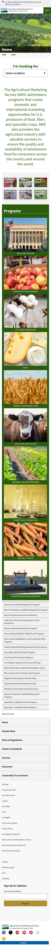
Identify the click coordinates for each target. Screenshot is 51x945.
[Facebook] (4, 932)
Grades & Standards (12, 748)
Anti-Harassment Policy (11, 851)
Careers (5, 801)
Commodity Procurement (15, 775)
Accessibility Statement (11, 834)
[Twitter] (10, 932)
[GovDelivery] (24, 932)
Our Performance (8, 795)
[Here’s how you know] (25, 3)
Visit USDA (6, 806)
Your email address (12, 891)
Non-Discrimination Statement (14, 845)
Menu (47, 10)
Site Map (5, 784)
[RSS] (4, 939)
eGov (4, 873)
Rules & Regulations (12, 739)
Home (5, 722)
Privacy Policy (7, 828)
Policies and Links (9, 790)
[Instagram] (31, 932)
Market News (8, 731)
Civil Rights (6, 817)
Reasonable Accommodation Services (16, 839)
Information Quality (9, 823)
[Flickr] (38, 932)
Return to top (8, 713)
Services (6, 757)
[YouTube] (17, 932)
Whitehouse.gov (8, 867)
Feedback (5, 878)
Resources (7, 766)
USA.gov (5, 862)
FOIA (4, 812)
